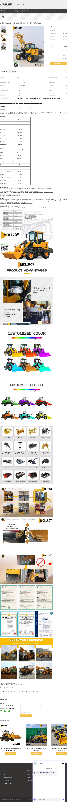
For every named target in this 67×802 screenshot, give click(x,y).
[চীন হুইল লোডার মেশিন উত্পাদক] (6, 4)
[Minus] (63, 763)
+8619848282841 (9, 706)
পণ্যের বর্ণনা (13, 71)
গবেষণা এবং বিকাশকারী (32, 780)
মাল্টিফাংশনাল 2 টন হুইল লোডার (32, 691)
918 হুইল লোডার (7, 783)
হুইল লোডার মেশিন (7, 775)
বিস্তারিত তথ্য (4, 71)
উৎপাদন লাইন (30, 775)
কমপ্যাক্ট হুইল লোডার (8, 777)
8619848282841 (10, 708)
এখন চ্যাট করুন (57, 63)
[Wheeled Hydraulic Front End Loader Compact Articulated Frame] (3, 30)
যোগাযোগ (26, 716)
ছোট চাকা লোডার (7, 780)
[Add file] (35, 799)
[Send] (63, 799)
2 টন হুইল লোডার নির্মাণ (7, 691)
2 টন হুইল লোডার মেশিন (19, 691)
